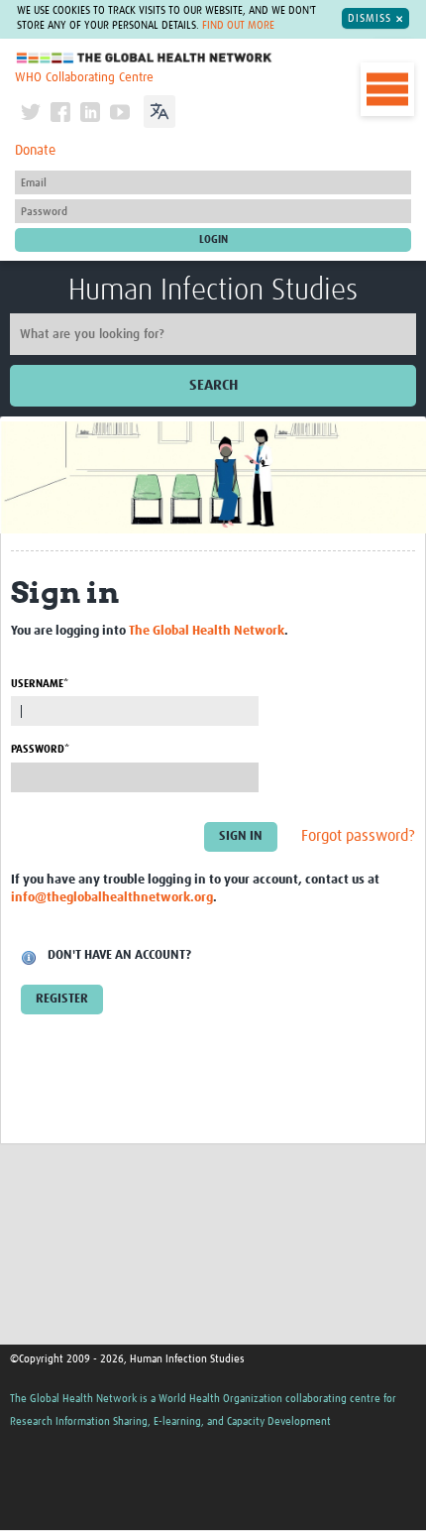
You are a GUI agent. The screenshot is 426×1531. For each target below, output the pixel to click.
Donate (35, 151)
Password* (40, 749)
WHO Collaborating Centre (84, 77)
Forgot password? (358, 836)
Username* (39, 683)
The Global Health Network (144, 58)
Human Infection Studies (213, 290)
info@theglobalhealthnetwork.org (112, 897)
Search (213, 385)
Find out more (238, 26)
